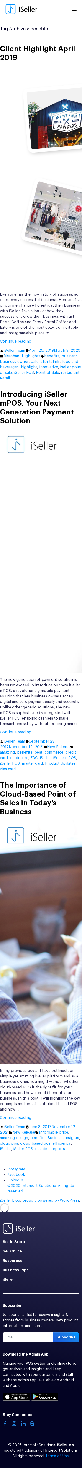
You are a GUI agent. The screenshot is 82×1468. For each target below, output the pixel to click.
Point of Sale (47, 372)
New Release (58, 747)
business (70, 356)
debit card (19, 758)
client (46, 361)
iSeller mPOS (64, 758)
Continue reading (24, 341)
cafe (35, 361)
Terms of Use (57, 1456)
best (38, 752)
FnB (56, 361)
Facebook (16, 1175)
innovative (48, 367)
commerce (54, 752)
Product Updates (60, 763)
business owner (14, 361)
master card (32, 763)
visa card (8, 769)
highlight (29, 367)
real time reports (50, 1149)
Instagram (16, 1169)
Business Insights (63, 1138)
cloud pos (9, 1143)
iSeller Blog (10, 1200)
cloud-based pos (35, 1143)
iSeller (45, 758)
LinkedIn (15, 1180)
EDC (34, 758)
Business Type (16, 1270)
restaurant (70, 372)
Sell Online (12, 1251)
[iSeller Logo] (21, 9)
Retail (5, 378)
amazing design (14, 1138)
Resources (12, 1261)
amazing (7, 752)
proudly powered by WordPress (50, 1200)
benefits (51, 356)
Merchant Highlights (22, 356)
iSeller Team (14, 350)
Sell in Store (14, 1242)
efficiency (62, 1143)
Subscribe (66, 1337)
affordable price (53, 1132)
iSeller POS (24, 372)
